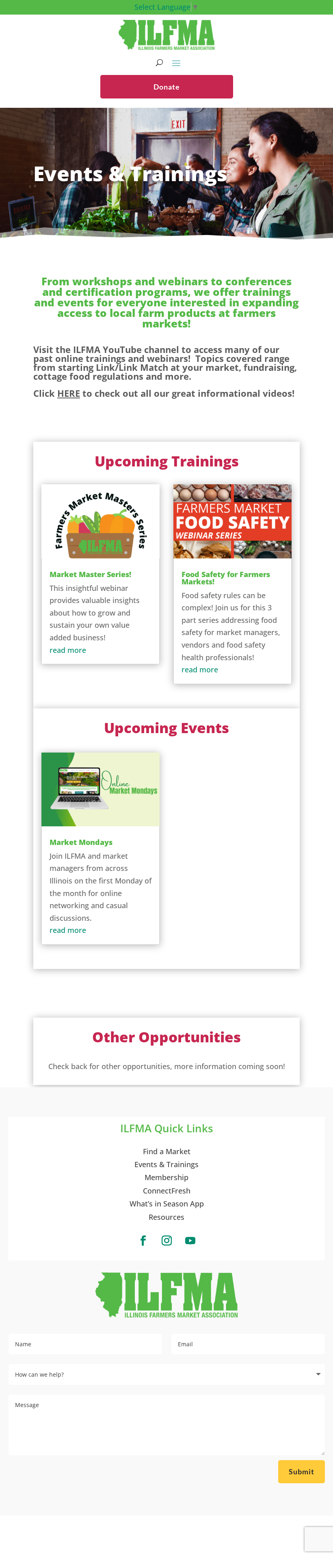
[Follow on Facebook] (143, 1241)
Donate (167, 86)
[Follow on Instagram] (166, 1241)
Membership (166, 1177)
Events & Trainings (166, 1164)
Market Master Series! (90, 574)
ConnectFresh (166, 1191)
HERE (68, 393)
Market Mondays (81, 842)
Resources (166, 1217)
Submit (301, 1471)
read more (68, 650)
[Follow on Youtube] (190, 1241)
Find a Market (166, 1151)
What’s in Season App (167, 1203)
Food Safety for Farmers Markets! (226, 577)
